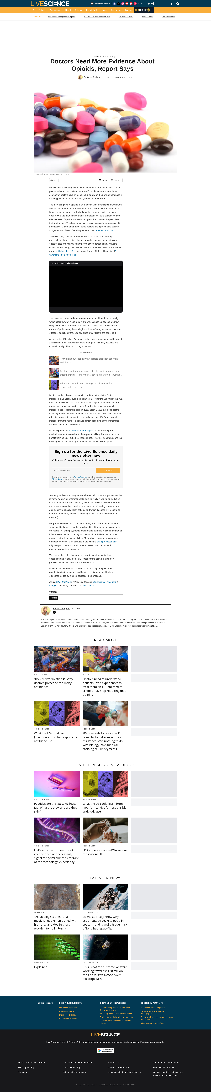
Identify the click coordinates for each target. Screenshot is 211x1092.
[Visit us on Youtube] (126, 3)
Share (55, 180)
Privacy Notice (57, 479)
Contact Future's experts (78, 1062)
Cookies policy (72, 1067)
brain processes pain (107, 542)
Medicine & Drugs (109, 57)
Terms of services (81, 477)
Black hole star (147, 17)
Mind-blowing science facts (152, 1023)
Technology (116, 10)
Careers (22, 1072)
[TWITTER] (55, 612)
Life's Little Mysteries (68, 1008)
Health (68, 10)
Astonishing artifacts (68, 1018)
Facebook (111, 582)
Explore (128, 10)
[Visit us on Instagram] (122, 3)
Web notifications (163, 1067)
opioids (54, 598)
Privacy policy (26, 1067)
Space (104, 10)
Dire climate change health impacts (61, 17)
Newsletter (117, 180)
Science (78, 10)
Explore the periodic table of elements (116, 1017)
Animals (42, 10)
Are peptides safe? (126, 17)
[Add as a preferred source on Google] (105, 1050)
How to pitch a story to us (124, 1072)
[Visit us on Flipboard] (131, 3)
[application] (86, 286)
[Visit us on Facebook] (114, 3)
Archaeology (55, 10)
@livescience (99, 582)
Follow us (105, 180)
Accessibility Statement (32, 1062)
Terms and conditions (166, 1062)
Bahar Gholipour (94, 77)
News (131, 77)
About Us (113, 1062)
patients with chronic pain (81, 430)
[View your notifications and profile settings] (171, 3)
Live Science (88, 585)
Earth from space (66, 1011)
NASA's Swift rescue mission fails (97, 17)
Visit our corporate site (152, 1042)
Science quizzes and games (153, 1008)
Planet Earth (92, 10)
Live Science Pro (168, 17)
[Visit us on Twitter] (118, 3)
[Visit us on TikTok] (135, 3)
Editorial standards (74, 1072)
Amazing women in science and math (116, 1014)
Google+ (53, 585)
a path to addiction (105, 230)
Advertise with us (119, 1067)
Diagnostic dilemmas (68, 1015)
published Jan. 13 (64, 251)
